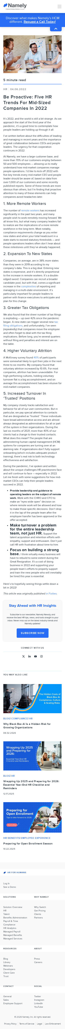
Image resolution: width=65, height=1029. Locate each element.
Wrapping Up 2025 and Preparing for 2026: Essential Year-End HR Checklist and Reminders (31, 785)
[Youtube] (35, 656)
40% (36, 357)
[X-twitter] (23, 656)
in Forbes (51, 593)
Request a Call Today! (40, 22)
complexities (28, 286)
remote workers (30, 210)
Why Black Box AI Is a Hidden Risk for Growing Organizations (27, 725)
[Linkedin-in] (29, 656)
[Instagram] (41, 656)
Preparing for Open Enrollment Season (27, 843)
